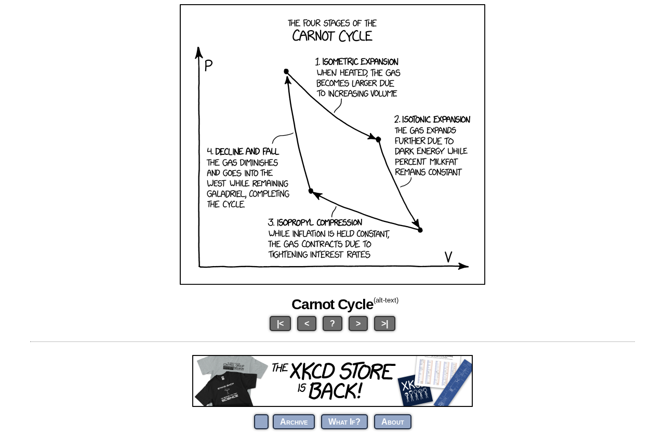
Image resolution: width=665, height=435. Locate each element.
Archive (294, 421)
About (392, 421)
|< (280, 323)
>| (384, 323)
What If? (344, 421)
